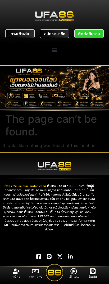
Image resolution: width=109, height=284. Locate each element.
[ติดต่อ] (92, 271)
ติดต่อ (93, 277)
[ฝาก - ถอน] (35, 271)
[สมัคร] (16, 271)
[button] (54, 50)
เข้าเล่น (74, 277)
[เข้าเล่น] (73, 271)
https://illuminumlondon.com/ (25, 186)
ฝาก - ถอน (35, 277)
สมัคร (16, 277)
